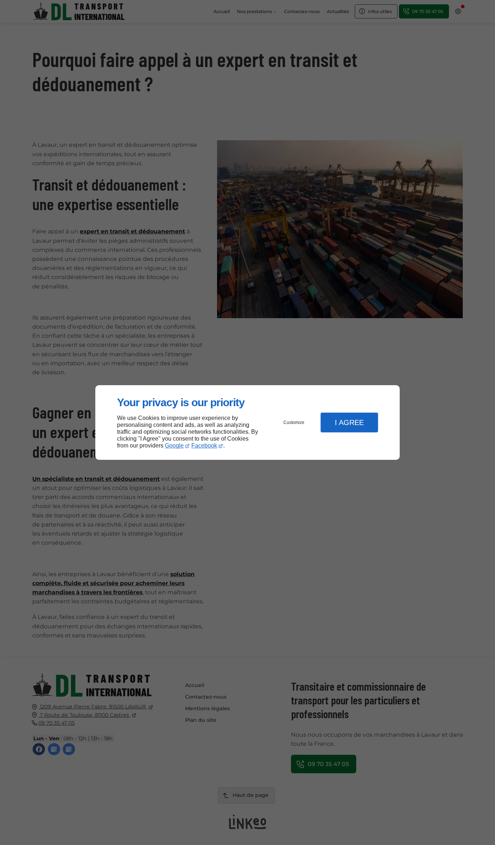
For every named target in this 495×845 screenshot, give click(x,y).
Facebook (204, 445)
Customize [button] (293, 422)
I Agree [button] (349, 422)
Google (174, 445)
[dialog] (247, 422)
